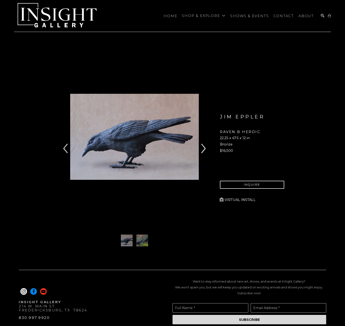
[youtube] (43, 291)
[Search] (322, 16)
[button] (204, 16)
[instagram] (23, 291)
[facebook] (33, 291)
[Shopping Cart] (329, 16)
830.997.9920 (34, 317)
